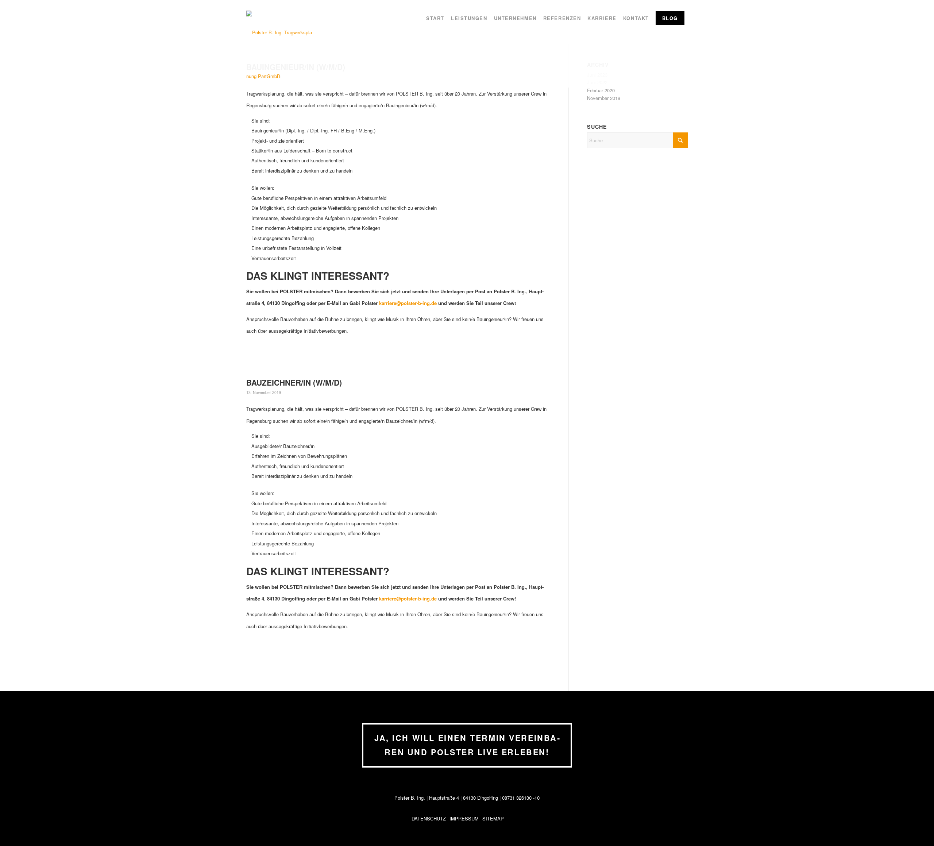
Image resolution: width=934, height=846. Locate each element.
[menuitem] (435, 22)
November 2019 (603, 97)
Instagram (510, 818)
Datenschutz (429, 818)
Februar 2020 (601, 90)
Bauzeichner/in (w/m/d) (294, 382)
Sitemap (493, 818)
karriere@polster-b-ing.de (408, 303)
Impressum (464, 818)
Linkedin (521, 818)
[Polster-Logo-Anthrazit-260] (282, 54)
